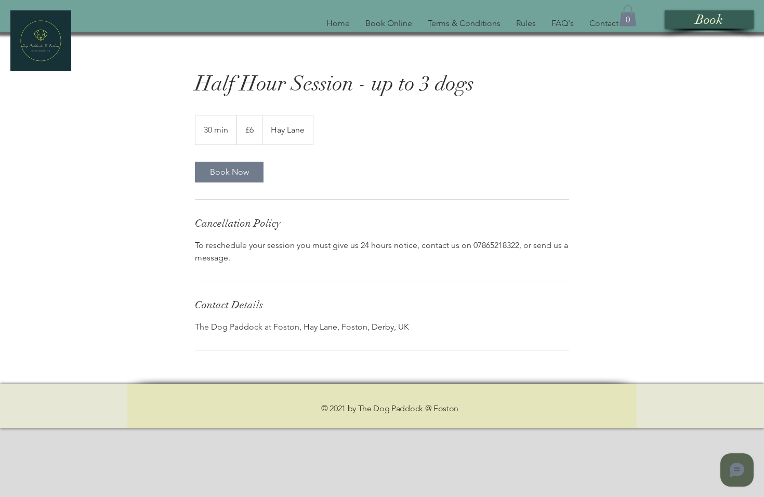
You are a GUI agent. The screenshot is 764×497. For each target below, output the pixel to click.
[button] (628, 16)
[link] (229, 172)
